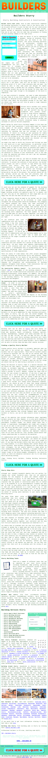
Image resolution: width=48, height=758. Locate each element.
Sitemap (2, 746)
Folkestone (4, 707)
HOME (25, 11)
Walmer (11, 705)
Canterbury (20, 708)
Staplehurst (11, 708)
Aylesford (27, 710)
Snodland (34, 713)
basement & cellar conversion (19, 653)
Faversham (18, 705)
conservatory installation (35, 660)
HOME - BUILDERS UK (24, 741)
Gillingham (26, 715)
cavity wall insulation (15, 648)
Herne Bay (35, 710)
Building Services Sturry (13, 610)
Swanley (43, 710)
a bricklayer (39, 658)
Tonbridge (43, 707)
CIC (9, 270)
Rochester (43, 708)
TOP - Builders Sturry (8, 733)
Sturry (28, 328)
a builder (24, 645)
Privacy (45, 746)
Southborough (36, 715)
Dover (44, 705)
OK (31, 757)
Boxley (19, 715)
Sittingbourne (22, 703)
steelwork (22, 658)
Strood (3, 708)
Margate (15, 717)
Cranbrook (9, 717)
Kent (25, 702)
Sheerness (4, 703)
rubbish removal (6, 656)
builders (30, 702)
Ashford (25, 712)
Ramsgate (4, 715)
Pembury (44, 717)
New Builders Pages (9, 746)
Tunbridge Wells (40, 702)
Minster (11, 713)
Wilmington (33, 707)
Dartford (37, 717)
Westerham (31, 703)
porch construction (29, 661)
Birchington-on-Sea (14, 712)
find (26, 594)
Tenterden (19, 713)
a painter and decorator (29, 656)
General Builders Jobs (13, 727)
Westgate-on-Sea (36, 712)
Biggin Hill (8, 718)
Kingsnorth (27, 705)
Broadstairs (42, 713)
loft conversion (41, 651)
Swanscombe (36, 705)
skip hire (10, 661)
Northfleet (12, 703)
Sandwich (19, 710)
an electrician (12, 660)
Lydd (19, 707)
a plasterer (26, 650)
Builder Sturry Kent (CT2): (10, 23)
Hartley (30, 717)
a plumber (41, 653)
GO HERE (20, 555)
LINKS (29, 11)
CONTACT (37, 11)
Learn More (25, 757)
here (7, 606)
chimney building (22, 651)
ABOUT (33, 11)
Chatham (13, 707)
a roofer (30, 646)
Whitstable (34, 708)
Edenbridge (12, 715)
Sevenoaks (4, 710)
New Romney (23, 717)
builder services (7, 603)
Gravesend (26, 713)
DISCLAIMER (43, 11)
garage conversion (14, 655)
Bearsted (25, 707)
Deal (27, 708)
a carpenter (34, 655)
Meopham (12, 710)
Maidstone (39, 703)
